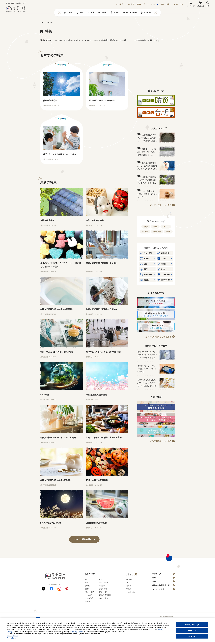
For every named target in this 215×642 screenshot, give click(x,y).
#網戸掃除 (157, 231)
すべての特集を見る (83, 539)
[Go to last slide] (59, 12)
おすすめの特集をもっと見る (158, 336)
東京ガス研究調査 (105, 595)
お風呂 (104, 12)
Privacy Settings (192, 624)
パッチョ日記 (103, 598)
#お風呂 (145, 231)
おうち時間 (103, 589)
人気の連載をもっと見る (160, 441)
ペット (101, 579)
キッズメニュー (131, 592)
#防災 (145, 226)
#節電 (168, 231)
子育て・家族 (103, 583)
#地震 (155, 226)
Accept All (192, 636)
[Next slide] (155, 12)
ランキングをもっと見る (160, 205)
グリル (128, 583)
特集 (162, 4)
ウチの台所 (89, 598)
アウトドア (103, 592)
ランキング (156, 573)
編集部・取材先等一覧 (161, 585)
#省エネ (165, 226)
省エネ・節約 (131, 12)
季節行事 (102, 586)
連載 (168, 4)
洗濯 (92, 12)
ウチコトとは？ (177, 4)
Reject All (192, 630)
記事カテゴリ (141, 4)
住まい (116, 12)
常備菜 (128, 589)
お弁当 (128, 586)
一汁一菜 (129, 579)
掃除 (81, 12)
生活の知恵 (148, 12)
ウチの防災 (89, 595)
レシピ (153, 4)
